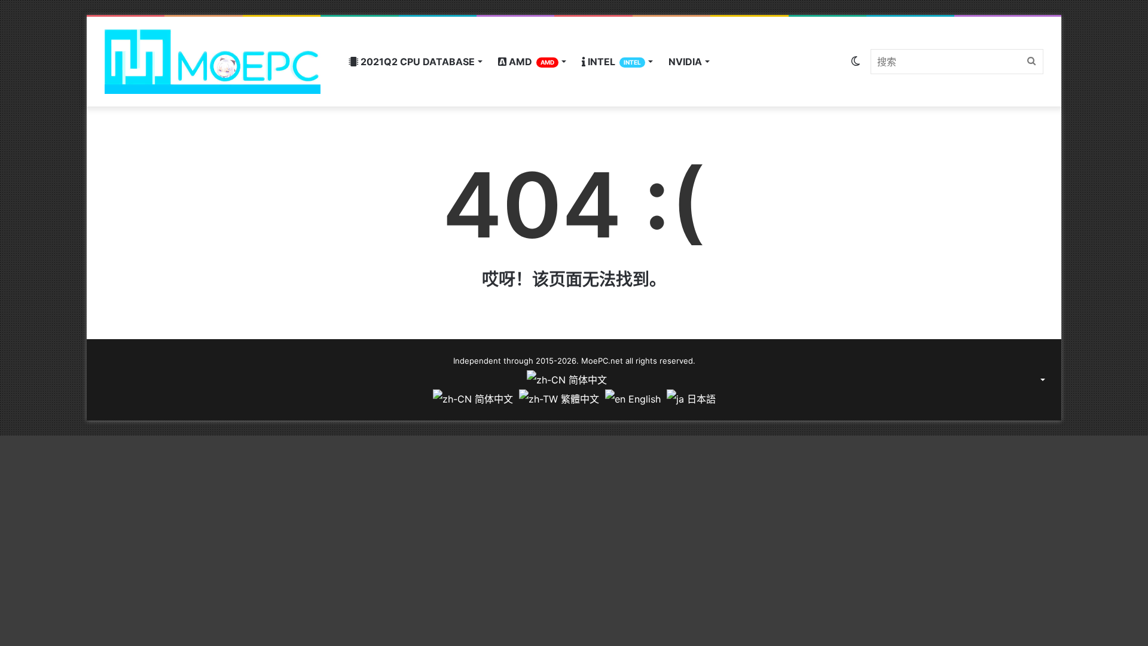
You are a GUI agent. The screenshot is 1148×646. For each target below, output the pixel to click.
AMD (530, 62)
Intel (613, 62)
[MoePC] (212, 61)
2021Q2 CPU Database (416, 62)
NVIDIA (685, 62)
